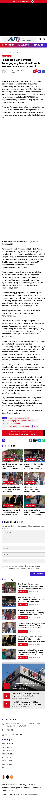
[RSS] (11, 777)
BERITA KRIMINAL (7, 754)
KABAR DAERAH (6, 56)
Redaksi (36, 788)
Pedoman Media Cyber (11, 788)
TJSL (36, 426)
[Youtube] (3, 777)
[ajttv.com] (19, 39)
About (4, 785)
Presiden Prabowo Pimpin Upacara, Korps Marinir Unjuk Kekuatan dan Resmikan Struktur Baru (25, 695)
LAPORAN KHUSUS (8, 764)
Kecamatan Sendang (30, 421)
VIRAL (4, 767)
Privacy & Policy (26, 785)
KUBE (6, 423)
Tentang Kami (7, 790)
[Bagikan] (43, 71)
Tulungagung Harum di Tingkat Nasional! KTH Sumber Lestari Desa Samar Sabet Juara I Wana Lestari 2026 (11, 512)
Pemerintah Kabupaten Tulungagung (18, 426)
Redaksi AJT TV (11, 70)
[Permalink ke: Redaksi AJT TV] (4, 71)
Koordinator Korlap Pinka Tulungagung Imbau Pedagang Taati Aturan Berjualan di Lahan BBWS (12, 466)
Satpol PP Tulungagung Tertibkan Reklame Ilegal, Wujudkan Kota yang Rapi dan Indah (26, 703)
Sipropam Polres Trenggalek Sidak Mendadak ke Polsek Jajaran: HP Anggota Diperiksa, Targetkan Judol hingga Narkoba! (33, 489)
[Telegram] (39, 440)
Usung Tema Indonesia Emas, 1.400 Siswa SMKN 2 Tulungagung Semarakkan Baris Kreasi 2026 (12, 489)
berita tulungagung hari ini (19, 418)
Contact (26, 788)
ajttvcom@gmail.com (13, 734)
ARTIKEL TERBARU (8, 761)
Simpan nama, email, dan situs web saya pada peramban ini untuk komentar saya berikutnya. (22, 567)
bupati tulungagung (12, 421)
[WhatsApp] (43, 440)
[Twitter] (35, 440)
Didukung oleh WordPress (12, 794)
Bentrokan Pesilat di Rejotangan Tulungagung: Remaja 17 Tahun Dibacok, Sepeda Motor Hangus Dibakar (34, 512)
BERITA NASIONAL (8, 750)
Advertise (13, 785)
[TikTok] (7, 777)
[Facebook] (30, 440)
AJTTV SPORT (7, 757)
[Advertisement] (23, 144)
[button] (40, 39)
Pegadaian (17, 423)
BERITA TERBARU (8, 459)
